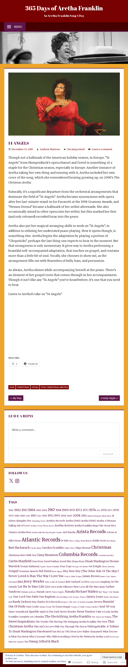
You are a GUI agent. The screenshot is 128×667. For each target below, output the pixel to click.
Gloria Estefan (108, 567)
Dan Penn (37, 561)
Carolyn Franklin (53, 547)
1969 (65, 510)
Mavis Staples (58, 592)
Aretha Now (24, 532)
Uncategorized (75, 149)
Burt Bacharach (19, 547)
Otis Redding (62, 597)
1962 (17, 510)
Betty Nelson (86, 541)
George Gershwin (80, 567)
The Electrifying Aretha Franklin (68, 616)
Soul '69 (104, 606)
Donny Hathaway (30, 566)
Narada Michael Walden (81, 591)
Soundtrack (22, 611)
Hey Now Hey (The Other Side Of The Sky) (90, 571)
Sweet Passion (86, 611)
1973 (85, 510)
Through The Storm (76, 626)
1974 (92, 510)
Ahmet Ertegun (94, 516)
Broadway (111, 541)
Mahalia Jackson (28, 592)
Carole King (35, 548)
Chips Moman (83, 547)
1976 (104, 510)
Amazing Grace (39, 521)
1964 (32, 510)
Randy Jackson (21, 601)
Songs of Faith (77, 607)
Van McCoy (58, 631)
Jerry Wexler (34, 581)
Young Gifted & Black (44, 641)
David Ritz (65, 561)
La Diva (85, 581)
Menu (18, 26)
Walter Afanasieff (92, 631)
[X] (11, 481)
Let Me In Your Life (31, 586)
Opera (35, 387)
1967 (51, 510)
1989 (39, 516)
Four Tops (66, 566)
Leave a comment (102, 149)
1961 (11, 510)
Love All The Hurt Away (92, 586)
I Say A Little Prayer (73, 576)
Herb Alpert (57, 571)
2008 (11, 387)
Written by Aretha (93, 636)
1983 (22, 515)
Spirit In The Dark (49, 611)
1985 (28, 516)
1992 (51, 515)
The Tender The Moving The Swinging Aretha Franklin (66, 621)
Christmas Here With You (22, 555)
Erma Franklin (53, 567)
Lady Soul (94, 582)
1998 (63, 515)
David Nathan (51, 561)
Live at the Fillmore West (65, 586)
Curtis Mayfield (20, 561)
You (26, 641)
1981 (17, 515)
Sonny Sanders (92, 607)
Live (47, 586)
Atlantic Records (41, 540)
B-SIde (65, 540)
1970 (72, 510)
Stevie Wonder (68, 611)
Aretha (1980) (73, 520)
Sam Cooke (32, 606)
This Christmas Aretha (54, 387)
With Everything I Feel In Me (67, 636)
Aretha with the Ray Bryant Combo (47, 532)
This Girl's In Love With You (49, 626)
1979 (11, 515)
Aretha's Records (55, 520)
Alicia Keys (106, 516)
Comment (108, 454)
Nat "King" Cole (105, 592)
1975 (98, 510)
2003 (69, 515)
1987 (33, 515)
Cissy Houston (47, 555)
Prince (83, 597)
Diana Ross (78, 561)
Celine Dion (69, 548)
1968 (59, 510)
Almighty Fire (23, 520)
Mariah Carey (43, 591)
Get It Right (94, 566)
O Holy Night (107, 399)
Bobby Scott (99, 540)
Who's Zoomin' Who (40, 636)
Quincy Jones (94, 596)
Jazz (20, 581)
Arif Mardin (69, 532)
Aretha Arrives (64, 525)
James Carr (105, 576)
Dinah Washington (97, 561)
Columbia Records (78, 554)
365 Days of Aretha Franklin (64, 8)
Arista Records (91, 531)
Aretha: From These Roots (42, 526)
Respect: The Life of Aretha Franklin (77, 602)
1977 (109, 510)
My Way (15, 399)
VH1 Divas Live (73, 631)
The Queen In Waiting (102, 617)
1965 (38, 510)
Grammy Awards (28, 571)
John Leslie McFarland (55, 582)
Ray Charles (38, 601)
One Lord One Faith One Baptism (34, 596)
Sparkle (34, 611)
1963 (25, 510)
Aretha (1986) (88, 520)
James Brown (91, 576)
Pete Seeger (73, 597)
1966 (44, 510)
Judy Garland (73, 581)
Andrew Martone (50, 149)
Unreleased (44, 631)
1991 (44, 515)
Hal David (45, 571)
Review (98, 601)
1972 (79, 510)
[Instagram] (17, 481)
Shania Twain (46, 607)
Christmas (23, 387)
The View (102, 621)
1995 (57, 515)
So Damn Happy (61, 606)
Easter (43, 567)
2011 (83, 515)
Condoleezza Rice (106, 555)
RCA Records (53, 601)
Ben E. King (74, 541)
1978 (116, 510)
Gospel (13, 571)
